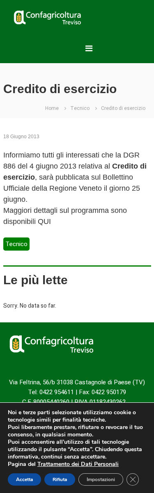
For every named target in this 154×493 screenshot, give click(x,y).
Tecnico (80, 108)
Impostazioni (101, 479)
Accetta (24, 479)
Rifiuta (60, 479)
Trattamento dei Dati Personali (78, 464)
